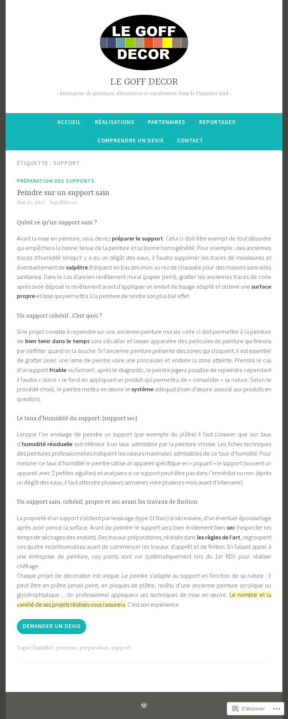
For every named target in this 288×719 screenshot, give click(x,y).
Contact (190, 140)
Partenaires (166, 122)
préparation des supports (55, 180)
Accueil (69, 122)
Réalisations (114, 122)
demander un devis (51, 626)
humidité (43, 648)
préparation (94, 648)
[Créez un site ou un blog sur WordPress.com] (144, 705)
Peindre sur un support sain (63, 193)
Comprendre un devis (131, 140)
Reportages (217, 122)
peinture (66, 648)
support (121, 648)
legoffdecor (63, 203)
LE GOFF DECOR (144, 82)
